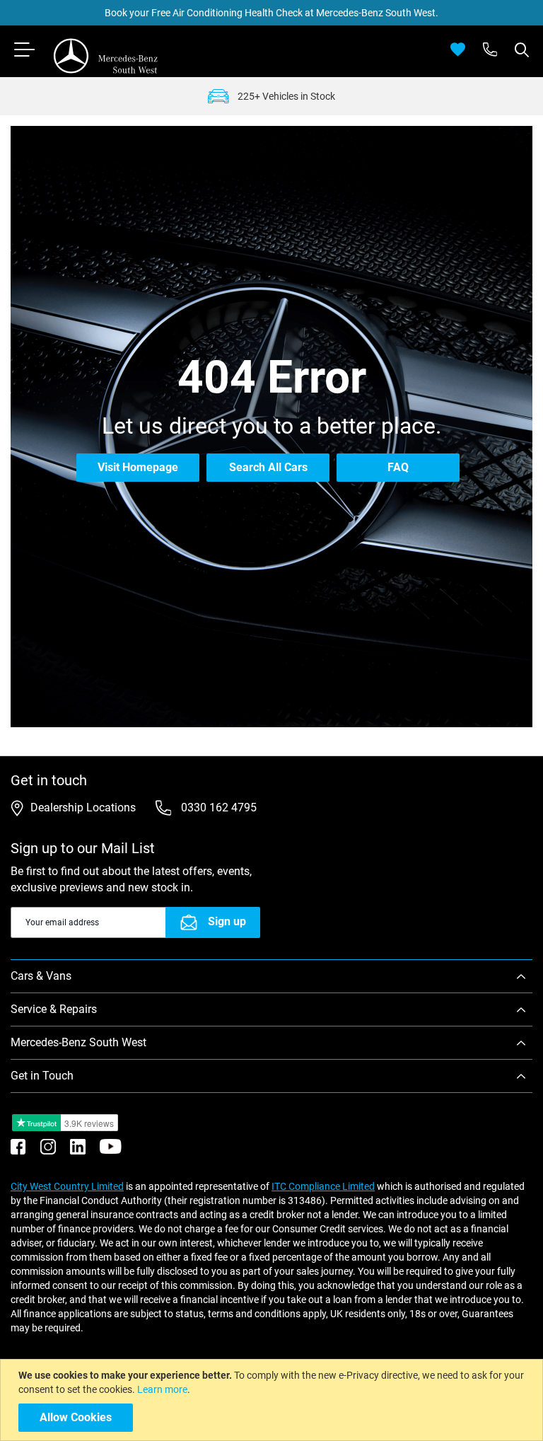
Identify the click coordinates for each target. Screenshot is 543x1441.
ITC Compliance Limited (323, 1186)
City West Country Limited (67, 1186)
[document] (273, 1400)
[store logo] (106, 56)
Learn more (162, 1389)
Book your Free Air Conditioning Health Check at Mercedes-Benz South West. (271, 12)
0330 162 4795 (217, 807)
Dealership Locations (83, 807)
